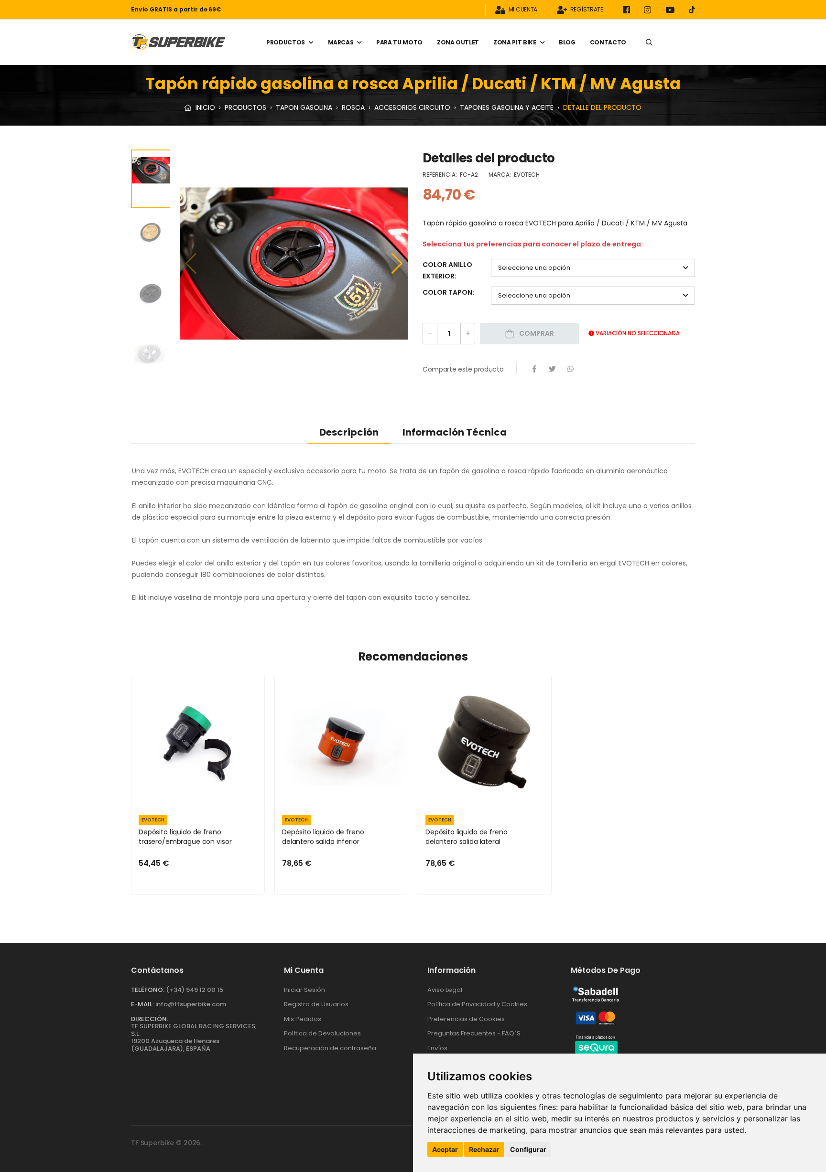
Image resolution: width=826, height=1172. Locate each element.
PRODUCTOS (285, 42)
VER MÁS (198, 796)
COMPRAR (536, 333)
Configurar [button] (528, 1149)
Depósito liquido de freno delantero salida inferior (323, 836)
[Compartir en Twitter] (552, 369)
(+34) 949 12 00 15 (194, 989)
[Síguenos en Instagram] (649, 10)
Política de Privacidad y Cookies (477, 1004)
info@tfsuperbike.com (190, 1004)
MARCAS (341, 42)
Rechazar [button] (484, 1149)
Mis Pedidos (302, 1018)
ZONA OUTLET (458, 42)
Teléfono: (147, 989)
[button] (397, 263)
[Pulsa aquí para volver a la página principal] (179, 42)
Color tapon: (448, 292)
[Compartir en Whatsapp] (571, 369)
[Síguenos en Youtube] (671, 10)
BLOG (567, 42)
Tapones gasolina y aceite (507, 107)
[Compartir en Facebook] (534, 369)
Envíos (437, 1048)
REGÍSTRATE (586, 10)
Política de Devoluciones (322, 1033)
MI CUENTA (523, 10)
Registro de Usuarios (316, 1004)
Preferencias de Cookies (466, 1018)
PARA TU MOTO (399, 42)
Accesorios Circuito (412, 107)
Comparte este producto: (464, 369)
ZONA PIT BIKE (514, 42)
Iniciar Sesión (304, 989)
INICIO (204, 107)
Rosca (353, 107)
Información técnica (454, 432)
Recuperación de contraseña (330, 1048)
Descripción (349, 432)
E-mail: (142, 1004)
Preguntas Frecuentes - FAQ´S (474, 1033)
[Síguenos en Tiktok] (692, 9)
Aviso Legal (444, 989)
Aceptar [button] (445, 1149)
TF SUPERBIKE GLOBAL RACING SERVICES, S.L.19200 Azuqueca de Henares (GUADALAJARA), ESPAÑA (194, 1037)
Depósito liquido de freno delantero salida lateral (466, 836)
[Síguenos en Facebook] (628, 10)
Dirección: (149, 1018)
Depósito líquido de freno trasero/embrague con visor (185, 836)
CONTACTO (608, 42)
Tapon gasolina (304, 107)
